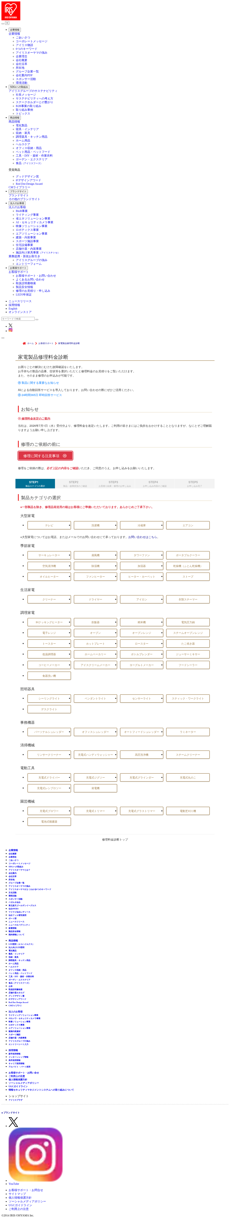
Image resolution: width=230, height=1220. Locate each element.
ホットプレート (95, 643)
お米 (11, 986)
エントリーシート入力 (18, 1044)
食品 (29, 163)
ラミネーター (188, 732)
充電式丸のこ (188, 777)
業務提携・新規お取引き (24, 256)
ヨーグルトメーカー (142, 665)
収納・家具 (23, 132)
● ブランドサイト (10, 1112)
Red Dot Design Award (29, 183)
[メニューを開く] (2, 337)
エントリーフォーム (29, 263)
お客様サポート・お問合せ (26, 1190)
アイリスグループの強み (31, 260)
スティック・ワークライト (188, 698)
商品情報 (14, 117)
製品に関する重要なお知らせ (40, 383)
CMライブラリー (19, 187)
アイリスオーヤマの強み (31, 52)
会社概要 (21, 60)
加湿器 (142, 566)
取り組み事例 (24, 109)
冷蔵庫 (142, 525)
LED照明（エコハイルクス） (21, 944)
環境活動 (21, 82)
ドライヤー (95, 599)
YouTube (14, 1183)
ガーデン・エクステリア (31, 159)
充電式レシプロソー (49, 788)
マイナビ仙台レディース (19, 912)
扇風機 (95, 555)
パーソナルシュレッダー (49, 732)
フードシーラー (188, 665)
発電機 (95, 788)
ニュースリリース (20, 301)
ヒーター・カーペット (141, 576)
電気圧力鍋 (188, 622)
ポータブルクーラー (188, 555)
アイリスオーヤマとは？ (19, 870)
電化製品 (21, 125)
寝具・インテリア (27, 129)
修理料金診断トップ (115, 839)
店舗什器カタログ (16, 993)
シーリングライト (49, 698)
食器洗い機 (49, 675)
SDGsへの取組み (19, 87)
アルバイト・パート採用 (19, 1067)
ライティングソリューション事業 (23, 1015)
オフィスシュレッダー (95, 732)
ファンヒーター (95, 576)
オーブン (95, 633)
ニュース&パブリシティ (19, 925)
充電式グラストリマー (141, 811)
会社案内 (13, 873)
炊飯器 (95, 622)
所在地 (20, 67)
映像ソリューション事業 (31, 226)
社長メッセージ (26, 94)
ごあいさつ (23, 37)
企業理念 (21, 56)
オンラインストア (20, 311)
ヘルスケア (23, 144)
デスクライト (49, 709)
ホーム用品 (23, 140)
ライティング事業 (27, 214)
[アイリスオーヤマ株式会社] (10, 19)
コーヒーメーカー (49, 665)
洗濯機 (95, 525)
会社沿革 (21, 63)
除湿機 (95, 566)
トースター (49, 643)
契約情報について (16, 934)
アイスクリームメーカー (95, 665)
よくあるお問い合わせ (30, 279)
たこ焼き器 (188, 643)
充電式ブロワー (49, 811)
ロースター (141, 643)
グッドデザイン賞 (27, 176)
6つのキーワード (26, 48)
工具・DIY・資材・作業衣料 (34, 155)
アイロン (141, 599)
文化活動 (13, 892)
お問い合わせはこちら (142, 537)
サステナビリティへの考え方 (34, 98)
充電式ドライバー (49, 777)
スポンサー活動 (26, 79)
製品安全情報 (24, 287)
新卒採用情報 (14, 1054)
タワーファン (142, 555)
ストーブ (188, 576)
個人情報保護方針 (18, 1079)
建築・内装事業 (26, 237)
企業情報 (14, 29)
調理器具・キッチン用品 (31, 136)
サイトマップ (17, 1193)
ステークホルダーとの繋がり (34, 102)
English (13, 308)
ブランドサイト (18, 191)
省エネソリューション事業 (33, 218)
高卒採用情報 (14, 1060)
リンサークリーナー (49, 754)
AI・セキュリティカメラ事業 (34, 222)
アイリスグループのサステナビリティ (33, 90)
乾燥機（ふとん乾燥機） (188, 566)
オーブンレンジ (141, 633)
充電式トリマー (95, 811)
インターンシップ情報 (18, 1057)
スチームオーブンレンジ (188, 633)
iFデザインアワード (28, 180)
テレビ (49, 525)
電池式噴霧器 (49, 821)
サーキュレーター (49, 555)
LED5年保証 (24, 294)
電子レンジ (49, 633)
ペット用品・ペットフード (33, 151)
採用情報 (14, 304)
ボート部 (13, 918)
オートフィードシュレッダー (141, 732)
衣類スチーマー (188, 599)
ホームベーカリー (95, 654)
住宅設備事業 (24, 244)
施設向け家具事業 (38, 252)
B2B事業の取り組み (28, 105)
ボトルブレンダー (142, 654)
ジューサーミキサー (188, 654)
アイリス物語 (24, 45)
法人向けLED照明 (16, 947)
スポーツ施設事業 (27, 241)
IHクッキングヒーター (49, 622)
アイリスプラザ (15, 1100)
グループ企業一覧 (27, 71)
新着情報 (13, 928)
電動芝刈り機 (188, 811)
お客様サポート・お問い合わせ (36, 275)
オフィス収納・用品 (29, 148)
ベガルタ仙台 (14, 902)
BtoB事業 (22, 210)
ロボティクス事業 (27, 229)
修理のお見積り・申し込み (33, 290)
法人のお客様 (17, 203)
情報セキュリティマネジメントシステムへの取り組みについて (41, 1089)
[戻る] (2, 23)
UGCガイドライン (18, 1086)
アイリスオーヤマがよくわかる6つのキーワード (30, 889)
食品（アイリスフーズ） (19, 983)
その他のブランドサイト (24, 199)
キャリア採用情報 (16, 1063)
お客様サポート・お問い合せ (24, 1072)
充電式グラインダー (142, 777)
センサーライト (141, 698)
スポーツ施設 (14, 1034)
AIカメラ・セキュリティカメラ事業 (24, 1018)
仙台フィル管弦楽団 (17, 915)
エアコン (188, 525)
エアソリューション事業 (31, 233)
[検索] (36, 319)
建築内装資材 (14, 1031)
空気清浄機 (49, 566)
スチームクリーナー (188, 754)
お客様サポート (18, 268)
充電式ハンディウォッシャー (95, 754)
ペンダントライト (95, 698)
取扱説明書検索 (26, 283)
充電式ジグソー (95, 777)
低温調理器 (49, 654)
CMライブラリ (15, 1005)
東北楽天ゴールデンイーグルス (22, 905)
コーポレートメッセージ (31, 41)
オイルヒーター (49, 576)
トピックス (23, 113)
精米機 (142, 622)
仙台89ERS (14, 909)
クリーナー (49, 599)
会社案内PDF (24, 75)
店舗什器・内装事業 (29, 248)
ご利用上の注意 (17, 1076)
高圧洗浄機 (141, 754)
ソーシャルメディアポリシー (24, 1083)
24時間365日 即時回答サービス (41, 395)
